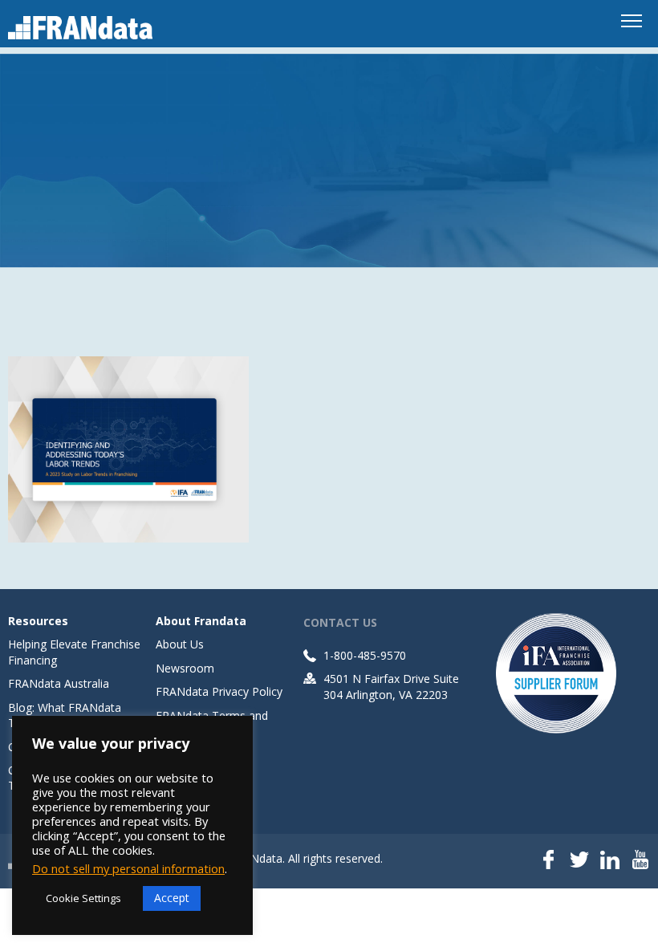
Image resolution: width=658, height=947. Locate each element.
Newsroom (185, 668)
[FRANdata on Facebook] (548, 861)
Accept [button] (171, 897)
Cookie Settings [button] (83, 898)
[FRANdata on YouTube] (640, 861)
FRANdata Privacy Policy (219, 691)
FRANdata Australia (58, 683)
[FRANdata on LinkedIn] (609, 861)
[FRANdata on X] (579, 861)
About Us (180, 644)
